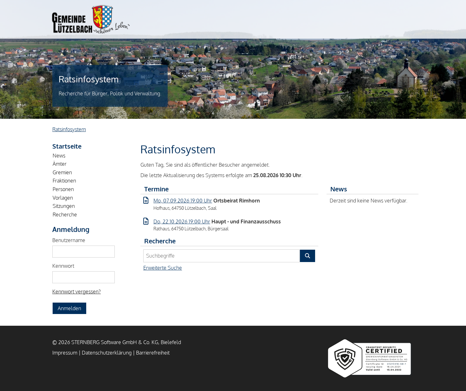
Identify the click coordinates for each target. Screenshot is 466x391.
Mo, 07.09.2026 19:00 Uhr (182, 200)
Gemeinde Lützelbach (91, 19)
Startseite (66, 146)
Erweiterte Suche (162, 268)
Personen (63, 189)
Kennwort (63, 266)
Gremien (62, 172)
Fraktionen (64, 180)
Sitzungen (64, 206)
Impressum (64, 352)
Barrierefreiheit (153, 352)
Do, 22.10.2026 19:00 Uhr (181, 221)
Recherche (65, 214)
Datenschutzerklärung (107, 352)
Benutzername (68, 240)
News (59, 155)
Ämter (60, 164)
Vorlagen (63, 198)
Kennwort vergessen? (76, 291)
